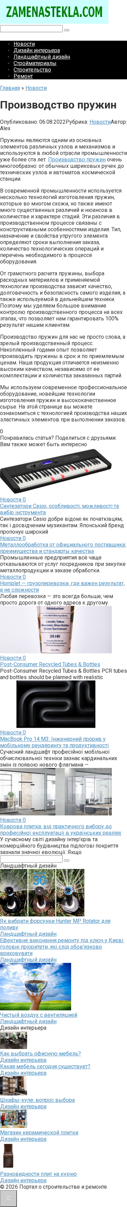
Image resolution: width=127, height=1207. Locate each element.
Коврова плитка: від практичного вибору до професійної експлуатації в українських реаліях (60, 829)
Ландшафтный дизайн (42, 57)
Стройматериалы (35, 63)
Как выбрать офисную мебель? (40, 1053)
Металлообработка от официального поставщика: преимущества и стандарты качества (63, 547)
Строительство (32, 69)
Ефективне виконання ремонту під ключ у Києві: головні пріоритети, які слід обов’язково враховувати (62, 946)
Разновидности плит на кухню (38, 1174)
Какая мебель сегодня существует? (45, 1066)
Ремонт (23, 76)
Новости (24, 44)
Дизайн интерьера (37, 50)
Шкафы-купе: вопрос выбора (37, 1100)
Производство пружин (77, 159)
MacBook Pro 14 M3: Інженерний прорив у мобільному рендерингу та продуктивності (54, 742)
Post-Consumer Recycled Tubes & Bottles (50, 664)
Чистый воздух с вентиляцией (38, 1015)
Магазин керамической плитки (39, 1132)
